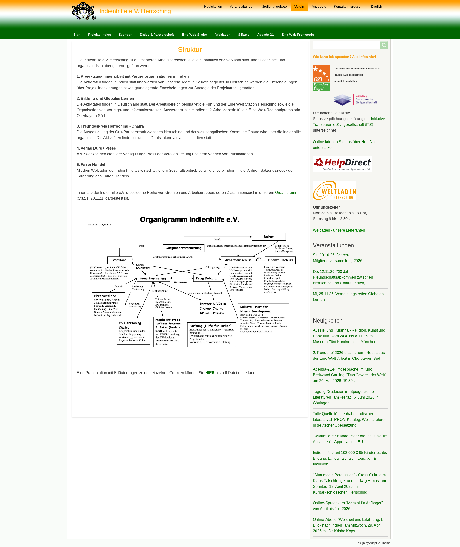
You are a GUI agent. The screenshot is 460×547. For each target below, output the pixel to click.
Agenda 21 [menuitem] (265, 34)
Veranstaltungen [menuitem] (242, 6)
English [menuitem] (376, 6)
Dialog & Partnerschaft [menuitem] (157, 34)
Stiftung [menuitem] (244, 34)
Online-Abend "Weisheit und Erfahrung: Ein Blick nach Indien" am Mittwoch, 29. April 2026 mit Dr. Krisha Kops (350, 525)
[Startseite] (85, 11)
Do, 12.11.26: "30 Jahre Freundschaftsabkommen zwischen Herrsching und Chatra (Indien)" (343, 277)
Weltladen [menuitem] (222, 34)
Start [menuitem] (76, 34)
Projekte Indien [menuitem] (99, 34)
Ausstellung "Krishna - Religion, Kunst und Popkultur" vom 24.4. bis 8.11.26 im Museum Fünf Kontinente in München (349, 336)
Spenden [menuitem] (125, 34)
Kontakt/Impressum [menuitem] (348, 6)
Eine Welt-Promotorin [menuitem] (298, 34)
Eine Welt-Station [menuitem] (195, 34)
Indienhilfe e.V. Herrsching (135, 11)
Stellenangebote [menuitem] (274, 6)
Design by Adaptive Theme (373, 543)
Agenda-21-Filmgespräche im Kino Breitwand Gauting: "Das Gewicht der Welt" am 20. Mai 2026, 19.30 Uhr (349, 375)
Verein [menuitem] (299, 6)
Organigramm (286, 192)
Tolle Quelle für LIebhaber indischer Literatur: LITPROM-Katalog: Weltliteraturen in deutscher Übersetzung (350, 419)
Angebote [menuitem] (319, 6)
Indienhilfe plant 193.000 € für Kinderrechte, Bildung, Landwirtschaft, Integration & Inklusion (350, 458)
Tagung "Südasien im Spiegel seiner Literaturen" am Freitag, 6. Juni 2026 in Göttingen (346, 397)
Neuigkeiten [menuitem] (213, 6)
